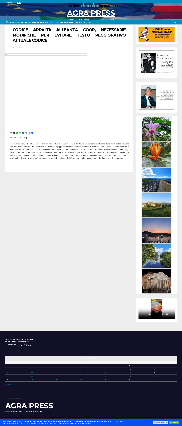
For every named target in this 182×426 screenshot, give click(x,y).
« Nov (7, 384)
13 (32, 373)
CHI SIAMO (13, 22)
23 (105, 376)
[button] (175, 22)
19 (7, 376)
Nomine (70, 22)
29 (81, 380)
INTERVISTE (53, 22)
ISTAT (88, 22)
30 (105, 380)
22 (81, 376)
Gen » (12, 384)
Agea (82, 22)
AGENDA (35, 22)
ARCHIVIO (44, 22)
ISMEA (77, 22)
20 (32, 376)
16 (105, 373)
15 (81, 373)
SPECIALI (63, 22)
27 (32, 380)
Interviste (97, 22)
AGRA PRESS (91, 13)
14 (56, 373)
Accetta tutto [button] (174, 422)
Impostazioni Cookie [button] (160, 422)
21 (56, 376)
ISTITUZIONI (24, 22)
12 (7, 373)
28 (56, 380)
